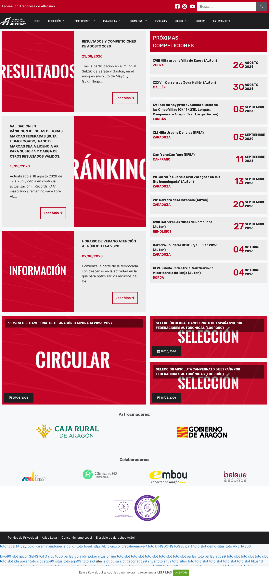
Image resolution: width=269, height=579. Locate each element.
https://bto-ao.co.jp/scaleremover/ (120, 546)
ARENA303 (242, 546)
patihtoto (192, 546)
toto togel (7, 546)
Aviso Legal (50, 537)
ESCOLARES (161, 21)
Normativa (136, 21)
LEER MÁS (164, 572)
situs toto (224, 546)
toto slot (123, 556)
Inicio (37, 21)
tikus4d (257, 561)
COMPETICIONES (82, 21)
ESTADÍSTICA (110, 21)
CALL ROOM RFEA (221, 21)
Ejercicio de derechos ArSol (115, 537)
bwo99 (5, 556)
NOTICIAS (200, 21)
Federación (54, 21)
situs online (107, 556)
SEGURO (179, 21)
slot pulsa (111, 561)
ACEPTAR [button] (181, 572)
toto (151, 546)
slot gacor (20, 556)
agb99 (220, 556)
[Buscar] (261, 6)
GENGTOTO (38, 556)
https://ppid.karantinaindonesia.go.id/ (46, 546)
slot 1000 (55, 556)
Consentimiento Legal (76, 537)
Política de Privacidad (23, 537)
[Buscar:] (226, 6)
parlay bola (72, 556)
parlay (192, 556)
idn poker (89, 556)
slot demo (208, 546)
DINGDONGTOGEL (169, 546)
